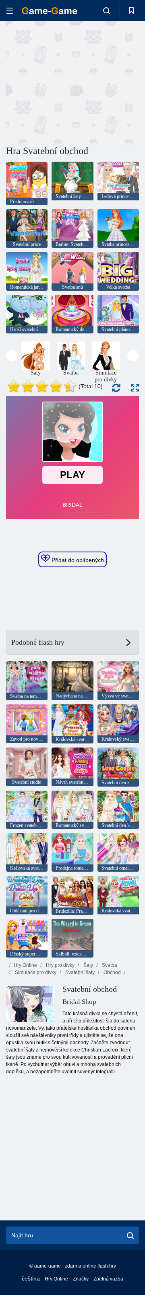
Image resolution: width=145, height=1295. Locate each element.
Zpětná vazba (108, 1279)
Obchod (111, 972)
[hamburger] (9, 11)
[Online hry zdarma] (49, 10)
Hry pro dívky (60, 965)
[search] (130, 1235)
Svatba (109, 965)
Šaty (87, 965)
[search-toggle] (106, 10)
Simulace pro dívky (35, 972)
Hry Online (25, 965)
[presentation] (12, 355)
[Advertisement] (109, 82)
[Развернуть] (135, 387)
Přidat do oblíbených (77, 560)
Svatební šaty (79, 972)
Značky (81, 1279)
